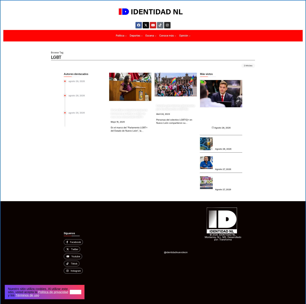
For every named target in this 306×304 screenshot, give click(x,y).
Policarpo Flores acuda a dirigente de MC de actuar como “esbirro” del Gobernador (227, 160)
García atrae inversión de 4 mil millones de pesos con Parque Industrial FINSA (227, 180)
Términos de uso (27, 295)
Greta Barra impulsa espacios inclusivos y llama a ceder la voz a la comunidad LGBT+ (129, 113)
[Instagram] (167, 25)
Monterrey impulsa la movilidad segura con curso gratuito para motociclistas (86, 102)
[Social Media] (73, 242)
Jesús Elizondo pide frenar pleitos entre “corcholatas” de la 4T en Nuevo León (221, 120)
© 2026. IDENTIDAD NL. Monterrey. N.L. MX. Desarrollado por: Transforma (223, 237)
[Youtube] (153, 25)
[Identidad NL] (153, 11)
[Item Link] (130, 87)
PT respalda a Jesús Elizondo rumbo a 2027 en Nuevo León (85, 87)
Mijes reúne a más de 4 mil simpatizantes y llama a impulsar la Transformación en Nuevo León (87, 120)
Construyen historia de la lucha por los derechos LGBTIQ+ (175, 107)
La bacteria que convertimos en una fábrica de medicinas (226, 141)
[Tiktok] (160, 25)
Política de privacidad (53, 292)
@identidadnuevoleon (176, 252)
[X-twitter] (146, 25)
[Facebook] (138, 25)
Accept (75, 292)
